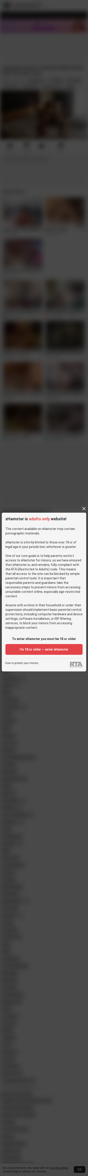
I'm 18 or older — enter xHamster (44, 649)
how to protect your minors (21, 663)
